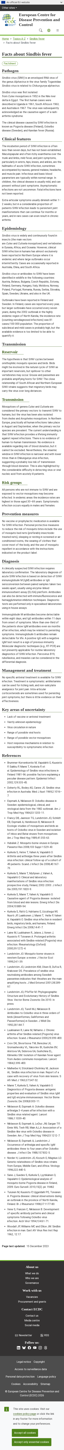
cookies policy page (24, 1413)
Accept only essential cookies (31, 1442)
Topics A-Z (19, 38)
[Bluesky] (24, 1347)
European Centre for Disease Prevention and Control (39, 20)
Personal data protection (20, 1376)
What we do (32, 1273)
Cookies (16, 1384)
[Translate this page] (49, 30)
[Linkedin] (18, 1347)
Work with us (32, 1290)
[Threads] (45, 1347)
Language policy (46, 1376)
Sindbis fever (37, 38)
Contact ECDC (32, 1309)
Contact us (32, 1315)
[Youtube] (34, 1347)
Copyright (39, 1361)
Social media (32, 1325)
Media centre (32, 1320)
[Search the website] (40, 30)
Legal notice (24, 1361)
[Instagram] (40, 1347)
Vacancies (32, 1296)
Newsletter (25, 1335)
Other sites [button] (8, 7)
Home (5, 38)
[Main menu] (57, 30)
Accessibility (30, 1384)
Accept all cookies (25, 1432)
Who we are (32, 1278)
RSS (46, 1335)
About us (32, 1267)
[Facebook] (29, 1347)
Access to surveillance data (31, 1369)
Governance (32, 1282)
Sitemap (45, 1384)
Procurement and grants (32, 1301)
